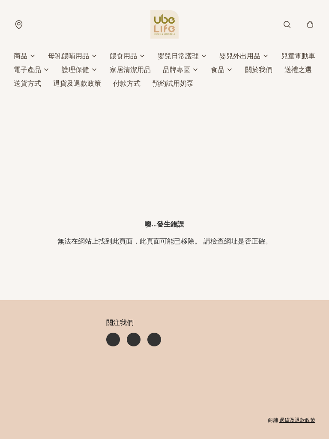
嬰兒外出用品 (239, 55)
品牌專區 (176, 69)
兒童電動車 (298, 55)
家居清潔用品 (130, 69)
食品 (217, 69)
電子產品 (27, 69)
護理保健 (75, 69)
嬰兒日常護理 (178, 55)
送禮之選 (298, 69)
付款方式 (127, 83)
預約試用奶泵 (173, 83)
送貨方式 (27, 83)
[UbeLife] (164, 24)
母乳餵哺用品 (68, 55)
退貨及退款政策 (77, 83)
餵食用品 (123, 55)
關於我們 (258, 69)
